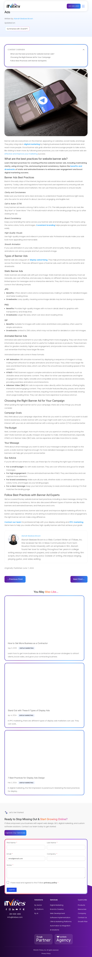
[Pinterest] (20, 909)
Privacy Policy (46, 953)
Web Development (57, 913)
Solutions (38, 900)
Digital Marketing (56, 905)
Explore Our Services (15, 833)
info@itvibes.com (15, 917)
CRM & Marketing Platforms (60, 922)
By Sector (38, 905)
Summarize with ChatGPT (17, 29)
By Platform (39, 909)
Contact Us (82, 918)
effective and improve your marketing (21, 154)
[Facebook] (6, 909)
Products (81, 905)
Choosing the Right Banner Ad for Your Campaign (30, 57)
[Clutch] (24, 909)
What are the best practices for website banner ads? (32, 54)
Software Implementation (60, 918)
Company (82, 913)
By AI (36, 913)
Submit (12, 889)
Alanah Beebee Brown (23, 18)
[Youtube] (17, 909)
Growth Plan (83, 922)
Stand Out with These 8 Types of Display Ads (29, 710)
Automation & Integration (60, 926)
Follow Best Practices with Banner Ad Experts (28, 61)
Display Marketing (27, 648)
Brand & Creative (57, 909)
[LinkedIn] (13, 909)
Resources (82, 909)
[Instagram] (10, 909)
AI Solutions (54, 930)
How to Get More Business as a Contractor (28, 643)
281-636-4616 (73, 6)
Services (54, 900)
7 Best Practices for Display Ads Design (26, 778)
